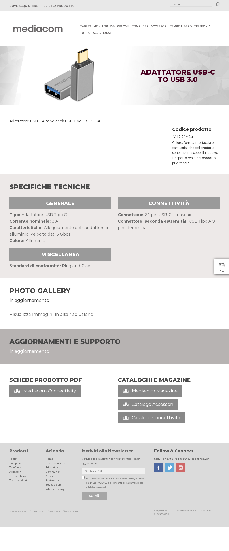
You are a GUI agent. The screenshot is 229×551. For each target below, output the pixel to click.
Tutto (85, 33)
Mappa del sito (17, 510)
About (49, 476)
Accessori (159, 26)
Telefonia (202, 26)
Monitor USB (104, 26)
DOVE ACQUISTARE (23, 6)
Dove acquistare (56, 463)
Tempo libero (181, 26)
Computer (139, 26)
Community (53, 472)
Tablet (85, 26)
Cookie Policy (70, 510)
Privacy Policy (36, 510)
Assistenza (102, 33)
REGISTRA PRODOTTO (58, 6)
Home (49, 459)
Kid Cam (123, 26)
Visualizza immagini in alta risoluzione (51, 314)
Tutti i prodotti (18, 480)
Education (52, 467)
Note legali (54, 510)
